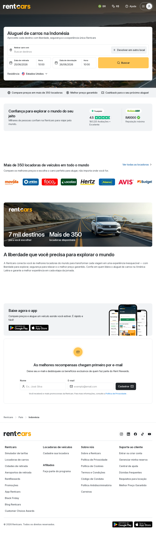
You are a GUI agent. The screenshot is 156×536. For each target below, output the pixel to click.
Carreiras (86, 491)
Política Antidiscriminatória (96, 485)
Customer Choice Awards (19, 510)
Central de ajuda (128, 466)
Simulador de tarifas (16, 453)
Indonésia (34, 417)
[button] (99, 110)
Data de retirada (21, 60)
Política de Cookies (92, 466)
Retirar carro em (21, 47)
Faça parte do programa (57, 471)
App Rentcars (12, 491)
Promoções (11, 485)
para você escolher (20, 239)
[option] (21, 447)
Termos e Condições (93, 472)
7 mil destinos (26, 234)
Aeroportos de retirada (18, 472)
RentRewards (12, 478)
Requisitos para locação (133, 478)
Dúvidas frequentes (130, 472)
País (21, 417)
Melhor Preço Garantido (133, 485)
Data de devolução (68, 60)
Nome (23, 380)
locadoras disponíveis (62, 239)
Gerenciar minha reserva (133, 459)
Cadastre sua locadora (56, 453)
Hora (40, 60)
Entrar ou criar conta (130, 453)
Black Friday (12, 498)
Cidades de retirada (16, 466)
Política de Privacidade (116, 393)
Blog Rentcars (13, 504)
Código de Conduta (92, 478)
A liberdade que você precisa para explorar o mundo (59, 254)
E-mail (71, 380)
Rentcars (8, 417)
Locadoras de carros (17, 459)
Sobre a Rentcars (91, 453)
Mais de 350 (65, 234)
